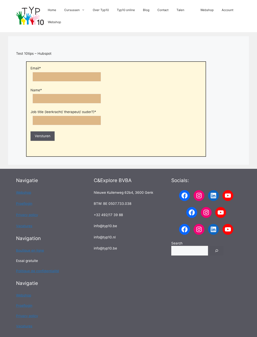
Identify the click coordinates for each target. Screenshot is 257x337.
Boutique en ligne (30, 250)
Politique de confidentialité (37, 271)
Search (177, 243)
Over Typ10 (101, 10)
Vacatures (24, 226)
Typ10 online (126, 10)
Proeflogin (24, 204)
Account (227, 10)
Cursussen (72, 10)
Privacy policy (27, 215)
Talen (180, 10)
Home (52, 10)
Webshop (207, 10)
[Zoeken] (216, 251)
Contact (162, 10)
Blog (146, 10)
